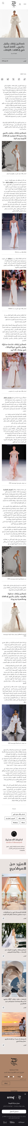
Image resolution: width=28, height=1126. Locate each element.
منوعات (6, 1076)
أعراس (24, 61)
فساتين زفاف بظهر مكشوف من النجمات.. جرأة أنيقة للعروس (15, 951)
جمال (11, 1076)
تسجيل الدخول (14, 1112)
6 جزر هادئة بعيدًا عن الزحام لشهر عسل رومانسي (15, 1040)
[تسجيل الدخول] (20, 4)
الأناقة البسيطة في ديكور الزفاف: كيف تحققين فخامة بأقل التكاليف (14, 913)
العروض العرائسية (8, 489)
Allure (10, 259)
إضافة (5, 1083)
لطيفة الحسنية (14, 53)
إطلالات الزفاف (9, 182)
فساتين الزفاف (7, 398)
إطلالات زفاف (21, 818)
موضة (19, 1076)
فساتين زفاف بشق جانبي (19, 814)
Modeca (15, 822)
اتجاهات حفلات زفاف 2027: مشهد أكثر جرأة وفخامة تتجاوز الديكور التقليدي (14, 1001)
